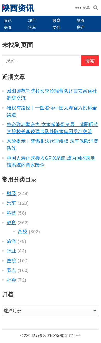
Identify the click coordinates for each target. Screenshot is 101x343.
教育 (56, 20)
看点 (11, 270)
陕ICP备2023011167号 (64, 336)
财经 (11, 193)
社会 (11, 280)
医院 (11, 260)
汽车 (32, 27)
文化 (56, 27)
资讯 (8, 20)
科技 (11, 213)
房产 (80, 27)
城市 (32, 20)
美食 (8, 27)
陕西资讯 (39, 336)
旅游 (80, 20)
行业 (11, 250)
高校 (22, 231)
